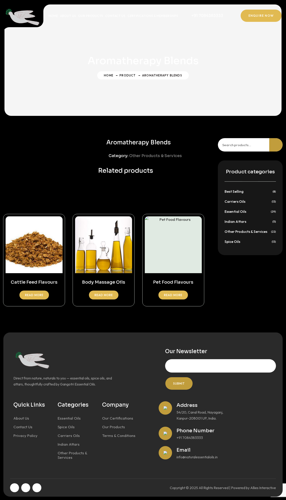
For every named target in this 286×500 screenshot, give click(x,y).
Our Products (90, 16)
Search (276, 145)
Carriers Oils (235, 201)
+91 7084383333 (207, 15)
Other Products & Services (155, 156)
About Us (68, 16)
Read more (34, 295)
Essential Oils (235, 211)
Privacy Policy (25, 435)
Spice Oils (232, 241)
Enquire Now (261, 16)
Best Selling (234, 191)
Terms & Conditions (118, 435)
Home (53, 16)
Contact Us (115, 16)
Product (128, 75)
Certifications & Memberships (153, 16)
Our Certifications (117, 418)
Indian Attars (235, 221)
